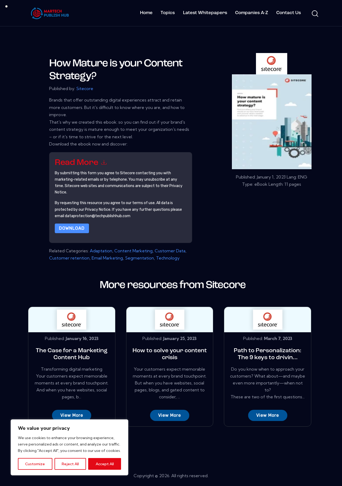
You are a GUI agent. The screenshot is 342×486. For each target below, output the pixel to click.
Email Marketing (107, 258)
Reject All (70, 463)
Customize (35, 463)
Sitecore (84, 88)
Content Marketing (133, 250)
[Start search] (314, 14)
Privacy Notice (97, 209)
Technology (168, 258)
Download (72, 228)
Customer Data (170, 250)
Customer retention (69, 258)
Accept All (105, 463)
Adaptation (101, 250)
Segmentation (139, 258)
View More (71, 415)
